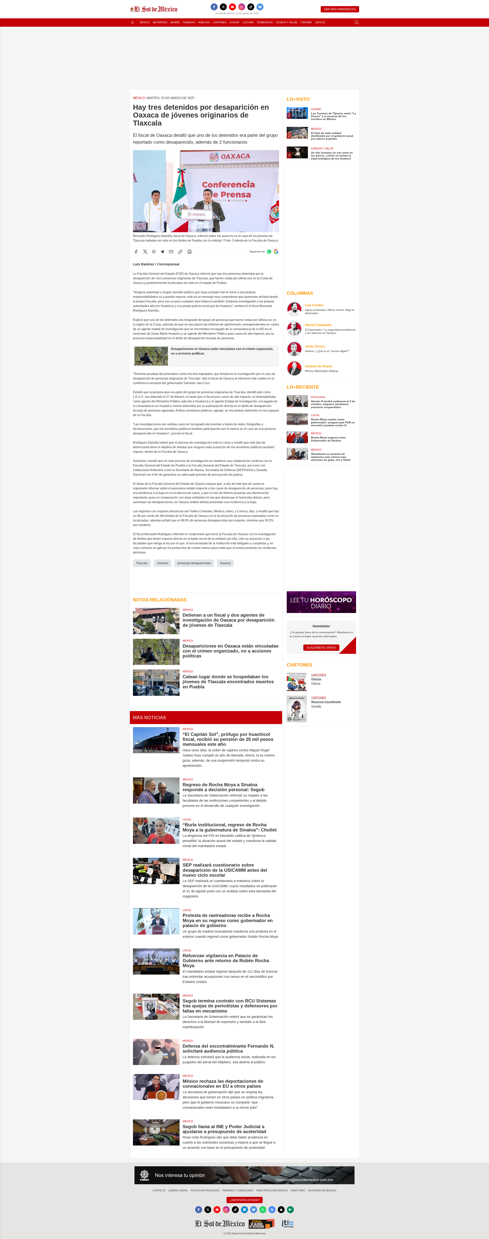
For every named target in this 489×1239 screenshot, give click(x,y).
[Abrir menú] (132, 22)
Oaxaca (225, 563)
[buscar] (357, 22)
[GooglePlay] (290, 1209)
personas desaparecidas (194, 563)
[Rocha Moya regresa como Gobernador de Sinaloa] (297, 437)
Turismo (306, 22)
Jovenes (162, 563)
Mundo (175, 22)
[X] (223, 6)
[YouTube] (232, 6)
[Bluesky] (260, 6)
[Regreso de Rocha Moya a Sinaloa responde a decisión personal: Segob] (156, 795)
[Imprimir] (189, 252)
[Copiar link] (180, 252)
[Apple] (281, 1209)
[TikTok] (250, 6)
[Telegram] (162, 252)
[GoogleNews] (272, 1209)
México (145, 22)
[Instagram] (241, 6)
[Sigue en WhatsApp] (269, 251)
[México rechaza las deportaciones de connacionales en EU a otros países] (156, 1094)
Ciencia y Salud (286, 22)
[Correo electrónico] (171, 252)
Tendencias (265, 22)
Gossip (234, 22)
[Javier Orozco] (294, 348)
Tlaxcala (142, 563)
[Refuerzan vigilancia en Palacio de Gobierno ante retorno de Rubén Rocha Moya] (156, 968)
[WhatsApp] (154, 252)
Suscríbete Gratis (321, 647)
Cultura (248, 22)
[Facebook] (214, 6)
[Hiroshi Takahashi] (294, 328)
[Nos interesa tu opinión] (244, 1175)
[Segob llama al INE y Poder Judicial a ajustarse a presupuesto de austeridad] (156, 1137)
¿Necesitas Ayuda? (244, 1200)
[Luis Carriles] (294, 309)
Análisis (204, 22)
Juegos (320, 22)
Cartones (220, 22)
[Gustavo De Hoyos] (294, 368)
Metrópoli (160, 22)
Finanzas (189, 22)
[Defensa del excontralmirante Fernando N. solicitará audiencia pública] (156, 1054)
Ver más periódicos (340, 9)
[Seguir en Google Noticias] (276, 251)
